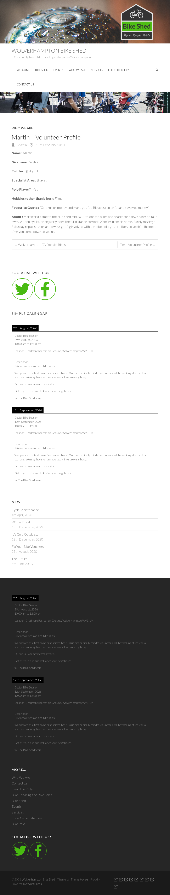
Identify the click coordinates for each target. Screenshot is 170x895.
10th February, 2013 (50, 145)
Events (58, 70)
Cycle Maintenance (25, 510)
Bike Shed (41, 70)
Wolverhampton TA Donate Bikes (40, 244)
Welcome (23, 70)
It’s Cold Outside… (25, 534)
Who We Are (77, 70)
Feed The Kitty (118, 70)
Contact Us (25, 84)
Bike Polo (18, 824)
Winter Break (21, 522)
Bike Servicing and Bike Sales (32, 795)
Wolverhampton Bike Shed (49, 50)
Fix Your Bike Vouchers (28, 546)
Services (97, 70)
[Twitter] (22, 289)
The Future (19, 559)
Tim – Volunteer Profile (138, 244)
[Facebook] (38, 850)
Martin (22, 145)
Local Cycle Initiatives (27, 818)
